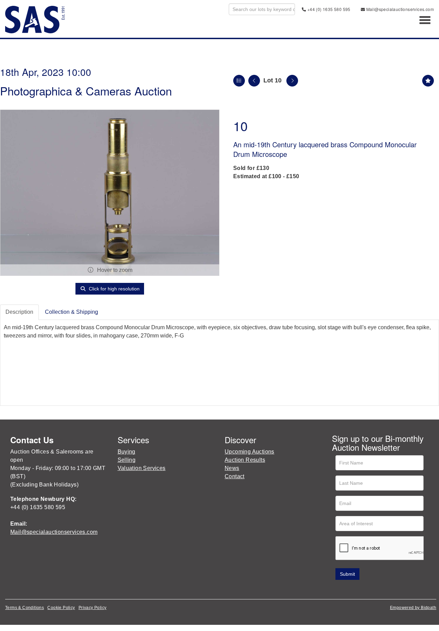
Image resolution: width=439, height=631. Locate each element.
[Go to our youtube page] (366, 590)
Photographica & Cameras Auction (86, 90)
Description (19, 312)
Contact (235, 476)
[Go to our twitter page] (352, 590)
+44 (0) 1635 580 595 (328, 9)
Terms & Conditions (24, 607)
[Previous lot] (254, 81)
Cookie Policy (61, 607)
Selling (127, 460)
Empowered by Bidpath (413, 607)
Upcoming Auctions (249, 452)
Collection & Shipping (71, 312)
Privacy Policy (93, 607)
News (232, 468)
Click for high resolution (113, 288)
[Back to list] (239, 81)
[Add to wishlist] (428, 81)
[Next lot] (292, 81)
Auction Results (245, 460)
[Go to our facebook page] (338, 590)
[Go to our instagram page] (381, 590)
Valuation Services (142, 468)
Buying (126, 452)
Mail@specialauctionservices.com (399, 9)
